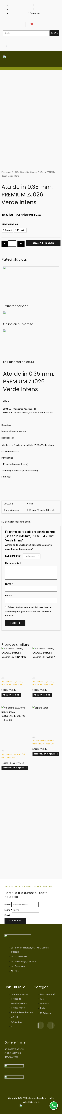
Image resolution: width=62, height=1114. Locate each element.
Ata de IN (24, 172)
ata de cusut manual (19, 412)
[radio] (7, 230)
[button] (4, 401)
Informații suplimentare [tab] (14, 431)
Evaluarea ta (13, 555)
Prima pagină (7, 172)
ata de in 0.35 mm (45, 412)
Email (8, 595)
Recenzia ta (13, 563)
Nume (9, 584)
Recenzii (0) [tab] (8, 437)
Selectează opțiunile (15, 768)
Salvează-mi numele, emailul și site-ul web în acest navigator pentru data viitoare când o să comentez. (28, 611)
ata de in (33, 412)
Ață (16, 172)
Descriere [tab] (6, 425)
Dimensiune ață (10, 224)
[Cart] (31, 24)
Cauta (54, 33)
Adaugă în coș (43, 243)
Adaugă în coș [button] (11, 695)
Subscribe (15, 921)
